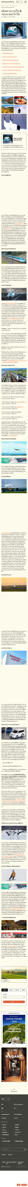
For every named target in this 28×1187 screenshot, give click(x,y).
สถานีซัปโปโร (19, 407)
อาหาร (4, 1129)
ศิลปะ (16, 1134)
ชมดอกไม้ (4, 1132)
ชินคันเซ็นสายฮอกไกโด (10, 303)
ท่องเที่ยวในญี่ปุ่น (6, 1141)
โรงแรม (17, 990)
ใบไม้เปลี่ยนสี (5, 1134)
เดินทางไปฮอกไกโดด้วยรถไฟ (10, 57)
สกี (14, 1108)
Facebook (3, 1154)
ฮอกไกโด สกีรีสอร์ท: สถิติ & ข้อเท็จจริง (12, 70)
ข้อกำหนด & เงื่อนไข (21, 1162)
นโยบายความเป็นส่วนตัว (11, 1162)
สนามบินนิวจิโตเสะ (19, 223)
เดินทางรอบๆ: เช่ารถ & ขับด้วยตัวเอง (11, 63)
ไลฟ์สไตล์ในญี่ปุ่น (19, 1141)
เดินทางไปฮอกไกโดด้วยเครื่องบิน (11, 60)
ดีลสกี (23, 990)
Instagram (10, 1154)
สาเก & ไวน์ (17, 1132)
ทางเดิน (17, 1129)
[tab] (4, 990)
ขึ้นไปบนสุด (14, 1091)
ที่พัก (19, 1185)
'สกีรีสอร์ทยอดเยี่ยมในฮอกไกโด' (17, 909)
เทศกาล (4, 1127)
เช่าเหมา (11, 990)
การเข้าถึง (3, 1118)
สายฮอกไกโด (8, 228)
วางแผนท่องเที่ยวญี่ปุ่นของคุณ (10, 73)
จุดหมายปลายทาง (5, 1114)
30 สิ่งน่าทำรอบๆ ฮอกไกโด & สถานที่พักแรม (13, 67)
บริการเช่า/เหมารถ (18, 1104)
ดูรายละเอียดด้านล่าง (12, 435)
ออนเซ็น (17, 1124)
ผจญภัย (16, 1127)
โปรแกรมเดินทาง (18, 1114)
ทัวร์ (5, 990)
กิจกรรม (4, 1124)
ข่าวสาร (16, 1118)
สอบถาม (24, 1185)
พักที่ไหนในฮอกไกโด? (8, 53)
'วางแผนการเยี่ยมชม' (12, 946)
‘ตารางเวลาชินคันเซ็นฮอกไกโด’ (14, 318)
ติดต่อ (4, 1162)
